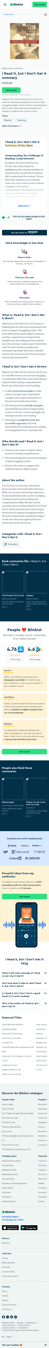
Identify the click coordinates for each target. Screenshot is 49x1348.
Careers (5, 1296)
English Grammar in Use (11, 1069)
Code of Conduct (9, 1305)
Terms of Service (8, 1325)
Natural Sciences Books (11, 1161)
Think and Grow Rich (10, 1145)
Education (9, 14)
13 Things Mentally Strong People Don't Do (18, 1138)
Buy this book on (19, 232)
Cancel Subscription (10, 1276)
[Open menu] (5, 5)
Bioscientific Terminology (12, 1033)
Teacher (7, 120)
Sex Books (6, 1192)
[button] (24, 975)
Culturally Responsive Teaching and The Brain (18, 1049)
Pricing (5, 1258)
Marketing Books (8, 1201)
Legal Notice (31, 1323)
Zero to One (7, 1131)
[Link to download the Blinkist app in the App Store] (10, 1227)
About (4, 1291)
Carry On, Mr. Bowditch (11, 1038)
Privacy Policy (23, 1325)
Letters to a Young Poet (11, 1074)
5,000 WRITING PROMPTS (12, 1025)
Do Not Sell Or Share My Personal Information (20, 1330)
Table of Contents (10, 126)
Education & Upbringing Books (14, 1183)
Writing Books (8, 1165)
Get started (39, 4)
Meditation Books (9, 1170)
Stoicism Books (8, 1179)
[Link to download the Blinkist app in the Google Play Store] (29, 1227)
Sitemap (20, 1323)
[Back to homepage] (16, 4)
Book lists (6, 1243)
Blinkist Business (8, 1263)
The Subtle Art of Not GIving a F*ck (16, 1149)
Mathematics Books (10, 1174)
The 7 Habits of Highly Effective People (17, 1113)
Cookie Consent (8, 1328)
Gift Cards (6, 1267)
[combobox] (10, 1336)
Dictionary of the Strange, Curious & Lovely (16, 1058)
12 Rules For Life (8, 1122)
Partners (5, 1300)
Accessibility (23, 1328)
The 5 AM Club (8, 1109)
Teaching (21, 120)
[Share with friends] (45, 14)
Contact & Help (8, 1271)
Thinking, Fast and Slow (11, 1127)
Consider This (7, 1043)
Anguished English (9, 1029)
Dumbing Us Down (9, 1065)
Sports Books (7, 1188)
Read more (23, 205)
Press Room (7, 1309)
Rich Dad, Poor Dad (10, 1118)
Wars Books (7, 1197)
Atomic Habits (7, 1104)
